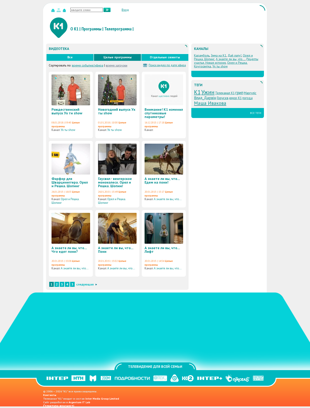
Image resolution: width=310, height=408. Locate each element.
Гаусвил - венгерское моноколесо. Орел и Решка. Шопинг (115, 182)
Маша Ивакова (210, 103)
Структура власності (58, 406)
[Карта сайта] (59, 11)
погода (247, 98)
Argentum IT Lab (79, 402)
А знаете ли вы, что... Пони (115, 250)
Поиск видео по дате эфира (167, 65)
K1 (197, 92)
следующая (85, 284)
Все (70, 57)
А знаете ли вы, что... (167, 199)
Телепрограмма (118, 29)
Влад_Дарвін (205, 97)
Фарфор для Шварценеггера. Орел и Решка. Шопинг (70, 182)
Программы (91, 29)
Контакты (49, 395)
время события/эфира (87, 65)
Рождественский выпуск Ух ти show (67, 111)
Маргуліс (250, 93)
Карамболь (201, 55)
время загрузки (116, 65)
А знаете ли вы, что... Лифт (162, 250)
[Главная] (53, 11)
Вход (125, 10)
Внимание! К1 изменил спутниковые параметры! (164, 113)
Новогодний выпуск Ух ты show (116, 111)
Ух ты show (68, 130)
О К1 (74, 29)
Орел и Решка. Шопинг (65, 201)
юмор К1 (235, 98)
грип (239, 92)
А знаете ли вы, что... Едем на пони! (162, 180)
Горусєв (223, 98)
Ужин (207, 92)
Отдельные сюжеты (165, 57)
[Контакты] (64, 11)
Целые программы (117, 57)
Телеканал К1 (225, 93)
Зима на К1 (218, 55)
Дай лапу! (234, 55)
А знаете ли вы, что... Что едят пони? (69, 250)
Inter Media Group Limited (102, 398)
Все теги (255, 113)
